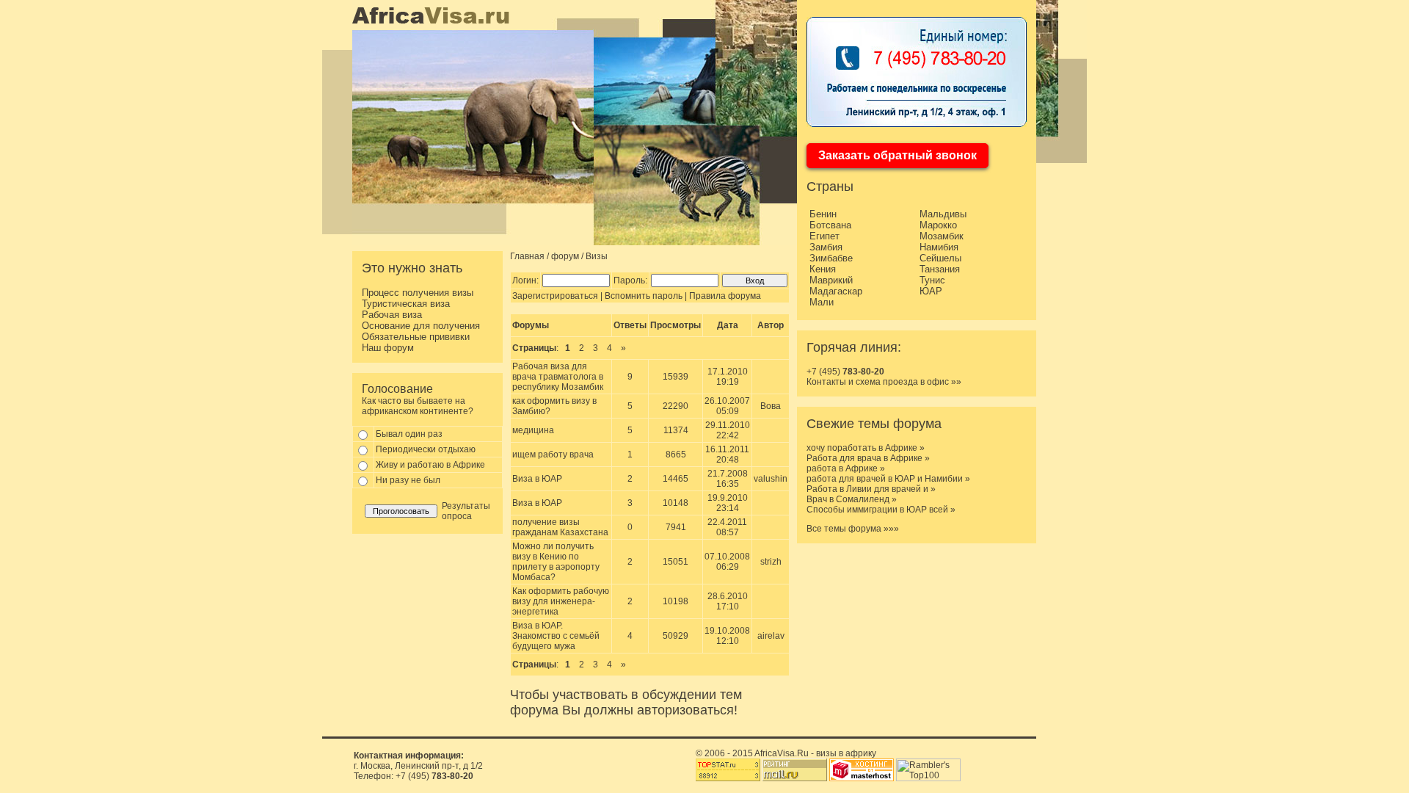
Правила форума (725, 296)
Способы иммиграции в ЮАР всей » (881, 509)
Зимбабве (831, 258)
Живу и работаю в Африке (430, 465)
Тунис (932, 280)
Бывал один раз (409, 434)
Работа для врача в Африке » (868, 458)
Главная (527, 256)
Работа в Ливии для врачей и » (871, 489)
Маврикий (831, 280)
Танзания (940, 269)
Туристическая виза (406, 303)
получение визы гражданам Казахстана (560, 527)
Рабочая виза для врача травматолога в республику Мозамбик (557, 376)
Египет (824, 236)
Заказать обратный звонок (897, 155)
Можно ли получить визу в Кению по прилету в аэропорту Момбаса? (556, 561)
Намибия (939, 247)
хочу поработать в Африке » (866, 448)
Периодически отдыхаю (426, 449)
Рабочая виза (392, 314)
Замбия (825, 247)
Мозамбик (942, 236)
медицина (533, 430)
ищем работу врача (553, 454)
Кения (822, 269)
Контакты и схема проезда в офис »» (884, 382)
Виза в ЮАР (537, 479)
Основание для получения (421, 325)
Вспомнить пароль (643, 296)
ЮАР (931, 291)
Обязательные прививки (416, 336)
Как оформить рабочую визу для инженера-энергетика (560, 601)
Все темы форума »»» (853, 529)
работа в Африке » (846, 468)
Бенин (823, 214)
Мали (821, 302)
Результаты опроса (466, 511)
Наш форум (388, 347)
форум (565, 256)
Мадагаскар (835, 291)
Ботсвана (830, 225)
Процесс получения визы (417, 292)
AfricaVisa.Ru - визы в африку (815, 753)
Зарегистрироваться (555, 296)
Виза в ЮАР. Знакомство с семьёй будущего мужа (556, 635)
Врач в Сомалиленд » (852, 499)
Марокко (938, 225)
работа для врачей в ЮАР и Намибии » (888, 479)
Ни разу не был (408, 480)
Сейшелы (940, 258)
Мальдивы (943, 214)
